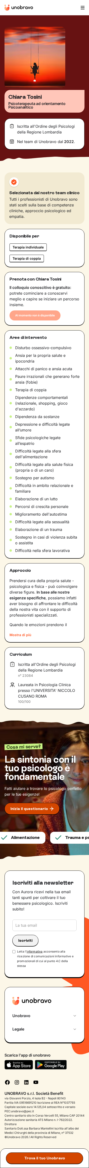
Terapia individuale (28, 247)
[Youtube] (36, 1082)
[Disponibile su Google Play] (51, 1064)
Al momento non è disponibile (35, 315)
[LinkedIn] (26, 1082)
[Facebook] (7, 1082)
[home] (19, 8)
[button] (82, 7)
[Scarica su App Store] (19, 1064)
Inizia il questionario (29, 808)
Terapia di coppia (27, 258)
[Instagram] (17, 1082)
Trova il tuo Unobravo (44, 1158)
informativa (34, 951)
